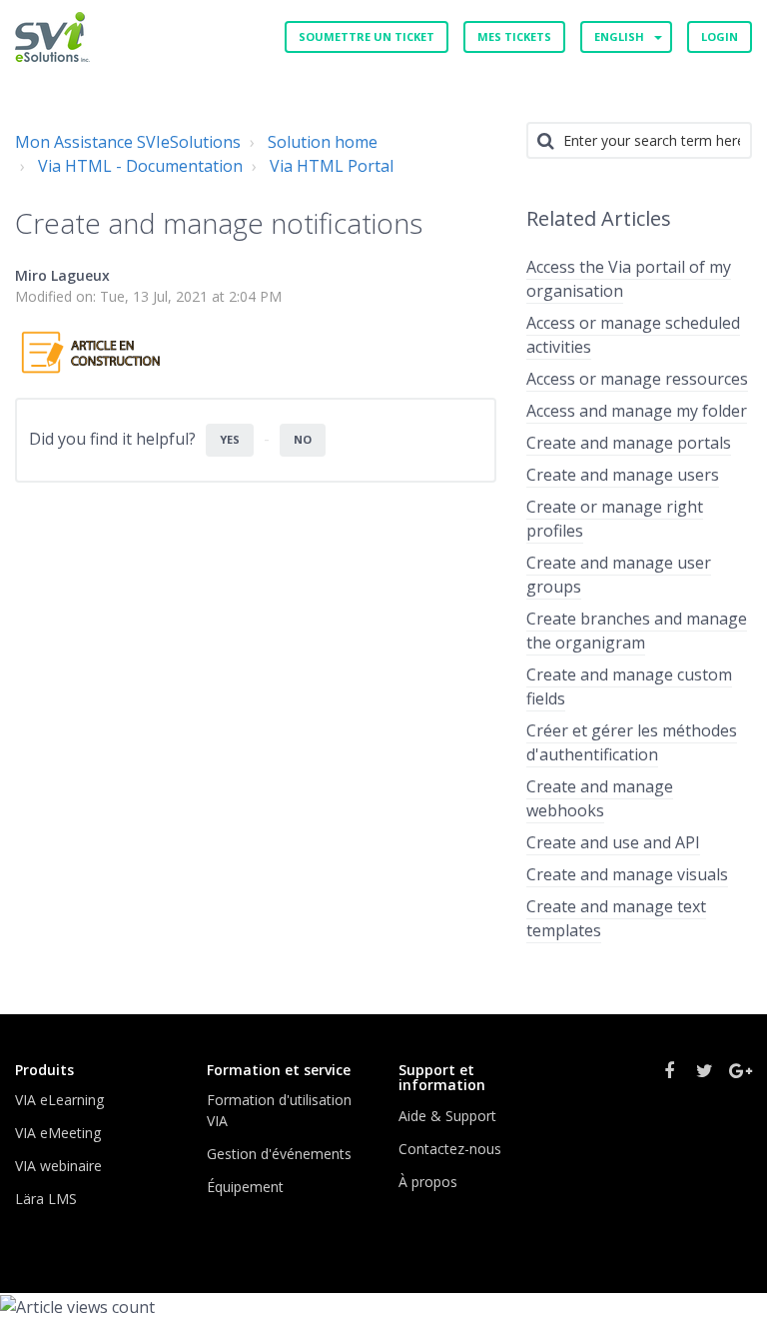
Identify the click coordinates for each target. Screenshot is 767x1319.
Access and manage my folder (636, 411)
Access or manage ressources (637, 379)
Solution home (323, 142)
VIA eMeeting (58, 1132)
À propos (427, 1181)
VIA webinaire (58, 1165)
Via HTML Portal (331, 166)
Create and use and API (613, 842)
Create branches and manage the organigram (636, 631)
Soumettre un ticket (366, 36)
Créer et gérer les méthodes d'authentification (631, 742)
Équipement (245, 1186)
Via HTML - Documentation (140, 166)
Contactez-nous (449, 1148)
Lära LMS (46, 1198)
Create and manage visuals (627, 874)
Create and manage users (622, 475)
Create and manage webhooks (599, 798)
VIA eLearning (59, 1099)
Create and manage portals (628, 443)
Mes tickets (514, 36)
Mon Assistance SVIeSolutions (128, 142)
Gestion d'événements (279, 1153)
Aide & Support (447, 1115)
